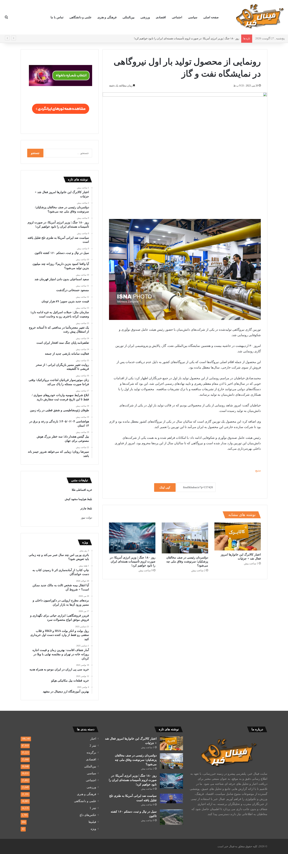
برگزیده (91, 752)
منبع (258, 470)
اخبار (93, 738)
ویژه (93, 828)
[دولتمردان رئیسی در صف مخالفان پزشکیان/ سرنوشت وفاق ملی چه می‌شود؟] (185, 537)
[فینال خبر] (259, 16)
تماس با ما (57, 17)
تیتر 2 (93, 745)
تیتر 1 (93, 808)
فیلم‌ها (92, 822)
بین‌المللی (128, 17)
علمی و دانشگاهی (80, 17)
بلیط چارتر (86, 508)
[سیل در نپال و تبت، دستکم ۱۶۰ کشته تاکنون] (171, 817)
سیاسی (192, 17)
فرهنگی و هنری (107, 17)
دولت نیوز (86, 517)
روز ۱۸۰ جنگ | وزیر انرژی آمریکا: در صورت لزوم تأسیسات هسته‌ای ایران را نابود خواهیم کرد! (186, 38)
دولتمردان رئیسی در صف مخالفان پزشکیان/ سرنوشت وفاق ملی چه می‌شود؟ (187, 561)
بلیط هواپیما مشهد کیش (78, 499)
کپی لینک (164, 487)
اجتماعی (177, 17)
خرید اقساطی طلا (82, 489)
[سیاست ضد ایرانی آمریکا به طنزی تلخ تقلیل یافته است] (171, 798)
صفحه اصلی (211, 17)
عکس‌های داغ (88, 815)
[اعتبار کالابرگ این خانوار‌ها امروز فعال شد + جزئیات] (237, 536)
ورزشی (145, 17)
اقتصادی (161, 17)
